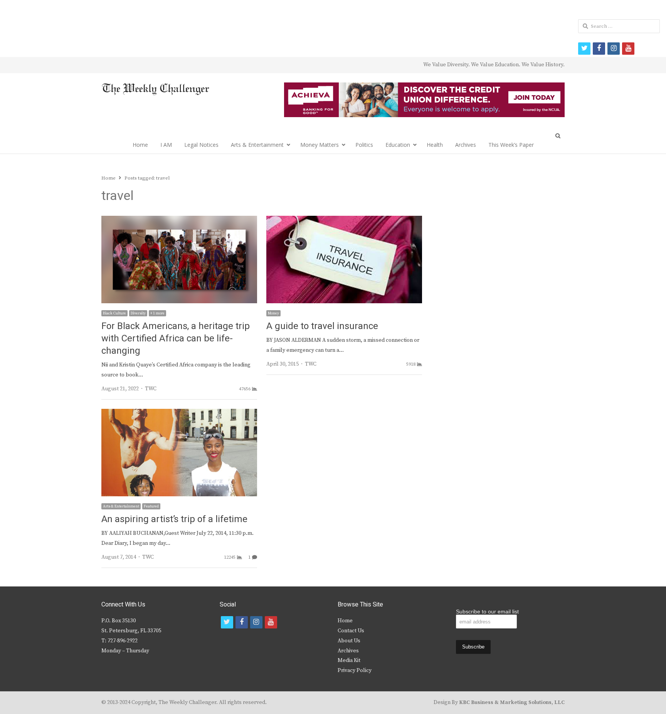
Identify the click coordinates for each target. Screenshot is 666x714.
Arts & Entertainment (257, 144)
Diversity (138, 313)
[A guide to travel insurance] (344, 220)
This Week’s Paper (511, 144)
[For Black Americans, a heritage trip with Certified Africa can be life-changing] (179, 220)
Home (140, 144)
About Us (349, 640)
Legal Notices (201, 144)
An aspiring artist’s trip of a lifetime (174, 519)
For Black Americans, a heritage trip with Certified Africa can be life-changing (175, 338)
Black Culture (114, 313)
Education (397, 144)
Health (435, 144)
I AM (166, 144)
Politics (364, 144)
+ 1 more (157, 313)
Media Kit (349, 660)
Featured (151, 506)
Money (273, 313)
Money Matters (319, 144)
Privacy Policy (355, 670)
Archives (465, 144)
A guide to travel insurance (322, 326)
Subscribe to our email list (487, 611)
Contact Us (351, 630)
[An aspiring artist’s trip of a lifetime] (179, 413)
